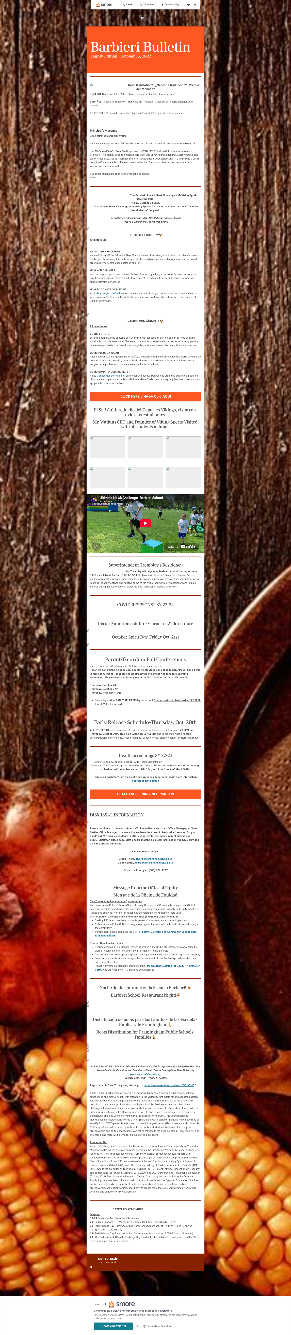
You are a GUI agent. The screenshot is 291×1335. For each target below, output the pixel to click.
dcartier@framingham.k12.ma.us (154, 862)
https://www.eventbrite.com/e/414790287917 (169, 1085)
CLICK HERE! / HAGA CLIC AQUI (145, 396)
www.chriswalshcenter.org (145, 1074)
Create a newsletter (113, 1326)
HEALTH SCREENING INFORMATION (145, 794)
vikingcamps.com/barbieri (109, 293)
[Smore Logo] (104, 4)
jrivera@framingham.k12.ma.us (154, 858)
